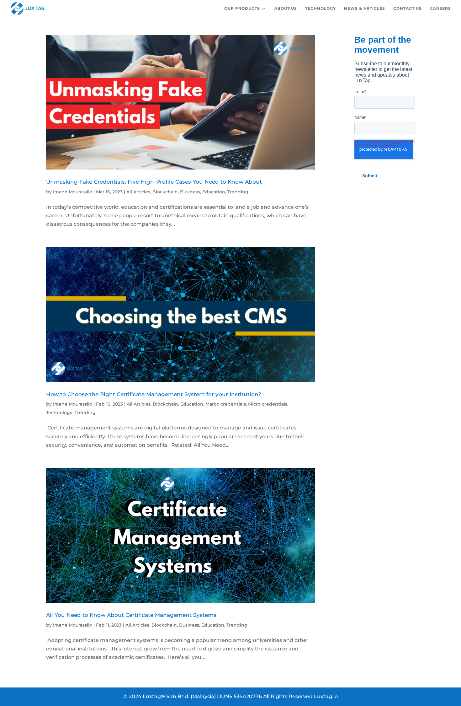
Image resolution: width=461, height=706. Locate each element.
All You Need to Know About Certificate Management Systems (131, 615)
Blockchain (165, 192)
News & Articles (364, 8)
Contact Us (407, 8)
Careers (440, 8)
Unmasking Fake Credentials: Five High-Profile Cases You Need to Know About (154, 181)
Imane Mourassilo (72, 192)
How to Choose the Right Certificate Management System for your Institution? (153, 394)
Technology (320, 8)
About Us (285, 8)
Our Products (242, 8)
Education (213, 192)
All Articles (138, 192)
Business (190, 192)
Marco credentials (225, 404)
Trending (237, 192)
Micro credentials (267, 404)
